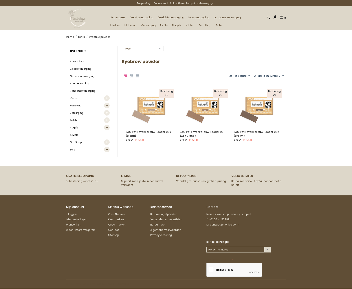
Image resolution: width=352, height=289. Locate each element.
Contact (113, 230)
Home (70, 37)
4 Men (190, 25)
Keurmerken (116, 219)
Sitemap (113, 235)
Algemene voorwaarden (165, 230)
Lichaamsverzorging (227, 17)
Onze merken (117, 224)
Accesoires (117, 17)
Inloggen (71, 214)
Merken (115, 25)
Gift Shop (205, 25)
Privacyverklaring (161, 235)
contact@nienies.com (224, 224)
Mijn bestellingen (76, 219)
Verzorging (148, 25)
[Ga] (267, 249)
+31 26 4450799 (219, 219)
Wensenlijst (73, 224)
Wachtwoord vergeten (80, 230)
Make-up (130, 25)
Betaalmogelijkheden (163, 214)
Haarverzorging (198, 17)
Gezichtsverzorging (171, 17)
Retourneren (158, 224)
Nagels (177, 25)
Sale (219, 25)
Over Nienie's (116, 214)
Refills (164, 25)
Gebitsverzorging (141, 17)
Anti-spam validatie (219, 260)
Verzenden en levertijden (166, 219)
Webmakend (124, 284)
